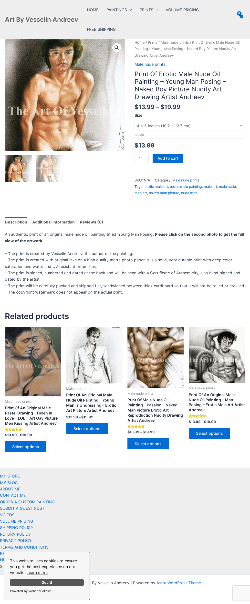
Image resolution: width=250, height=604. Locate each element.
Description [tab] (16, 222)
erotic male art (156, 186)
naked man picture (164, 193)
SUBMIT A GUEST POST (22, 508)
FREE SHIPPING (101, 29)
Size (139, 115)
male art (210, 186)
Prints (152, 42)
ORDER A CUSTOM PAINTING (27, 501)
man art (141, 193)
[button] (129, 10)
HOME (93, 9)
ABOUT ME (10, 489)
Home (140, 42)
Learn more (37, 572)
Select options (25, 446)
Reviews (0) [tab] (91, 222)
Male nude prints (175, 42)
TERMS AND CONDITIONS (24, 547)
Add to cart (167, 158)
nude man (189, 193)
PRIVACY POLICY (16, 540)
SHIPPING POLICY (16, 527)
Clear (139, 135)
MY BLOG (9, 482)
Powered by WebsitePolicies (31, 591)
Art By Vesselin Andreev (41, 19)
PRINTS (146, 9)
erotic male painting (186, 186)
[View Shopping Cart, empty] (241, 19)
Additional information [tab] (53, 222)
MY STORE (10, 476)
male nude (227, 186)
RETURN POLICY (15, 534)
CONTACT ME (13, 495)
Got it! (47, 582)
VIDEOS (7, 514)
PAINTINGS (116, 9)
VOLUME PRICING (182, 9)
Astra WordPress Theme (178, 582)
